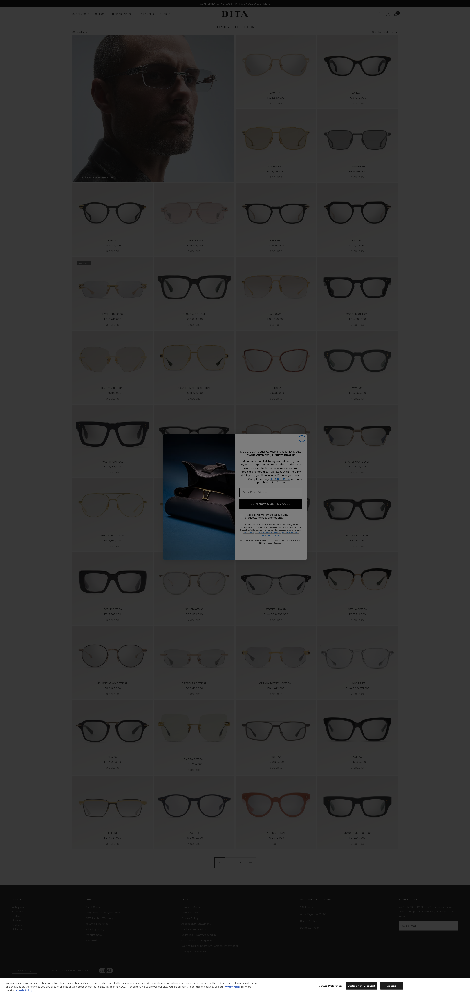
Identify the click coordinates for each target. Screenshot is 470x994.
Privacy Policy (232, 986)
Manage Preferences (330, 985)
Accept (391, 985)
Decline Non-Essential (361, 985)
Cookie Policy (24, 990)
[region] (235, 986)
